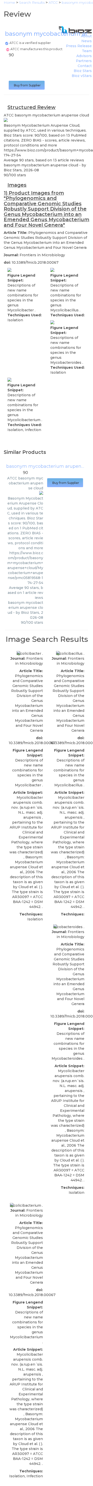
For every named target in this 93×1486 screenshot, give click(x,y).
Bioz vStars (82, 75)
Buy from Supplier (26, 85)
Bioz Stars (83, 71)
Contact (85, 66)
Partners (84, 61)
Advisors (84, 56)
